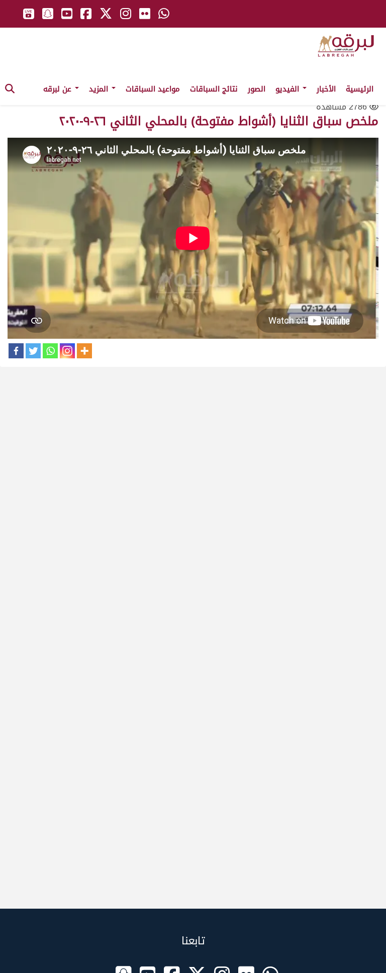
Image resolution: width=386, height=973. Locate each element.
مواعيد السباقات (153, 89)
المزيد (100, 89)
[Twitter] (33, 350)
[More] (84, 350)
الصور (256, 89)
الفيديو (288, 89)
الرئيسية (359, 89)
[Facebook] (16, 350)
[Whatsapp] (50, 350)
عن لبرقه (58, 89)
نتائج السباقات (214, 89)
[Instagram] (67, 350)
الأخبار (326, 89)
